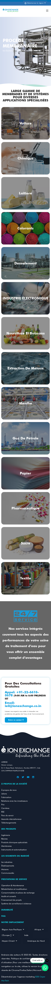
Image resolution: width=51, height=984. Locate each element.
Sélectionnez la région (35, 3)
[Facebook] (18, 777)
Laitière (25, 193)
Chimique (26, 158)
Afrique (37, 929)
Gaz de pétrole (25, 438)
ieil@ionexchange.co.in (23, 706)
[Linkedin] (33, 777)
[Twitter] (23, 777)
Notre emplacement (12, 922)
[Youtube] (28, 777)
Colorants (25, 228)
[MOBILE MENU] (47, 10)
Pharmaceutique (25, 508)
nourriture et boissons (25, 333)
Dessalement (25, 263)
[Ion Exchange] (10, 10)
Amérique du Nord (36, 941)
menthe (25, 403)
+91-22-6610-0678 (22, 693)
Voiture (25, 123)
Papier (25, 473)
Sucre (25, 543)
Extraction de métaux (25, 368)
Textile (25, 578)
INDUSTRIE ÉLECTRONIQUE (25, 298)
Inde (26, 935)
